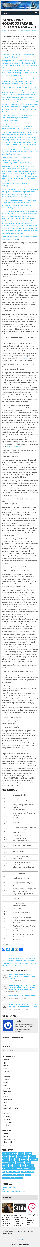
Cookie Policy (13, 1244)
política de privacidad (24, 1244)
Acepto (20, 1239)
